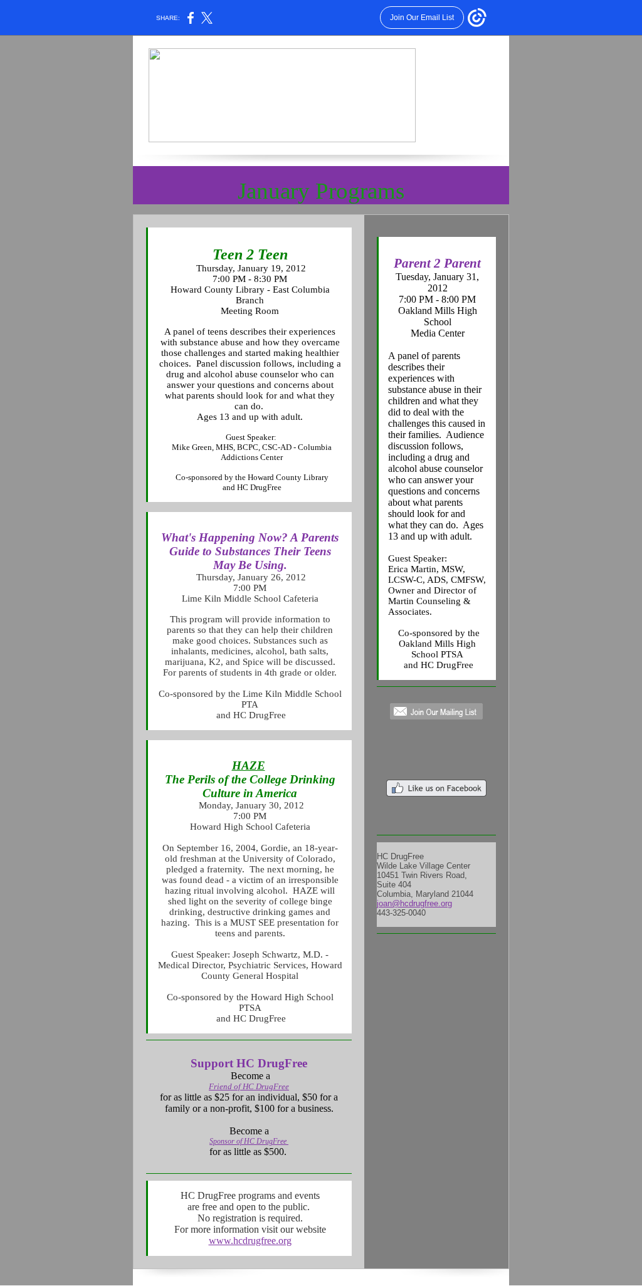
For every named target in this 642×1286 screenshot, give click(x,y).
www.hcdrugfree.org (250, 1240)
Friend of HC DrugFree (249, 1086)
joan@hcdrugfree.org (414, 903)
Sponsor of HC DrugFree (248, 1141)
